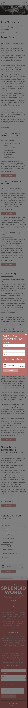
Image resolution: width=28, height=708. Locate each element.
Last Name (6, 348)
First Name (6, 342)
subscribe (10, 370)
